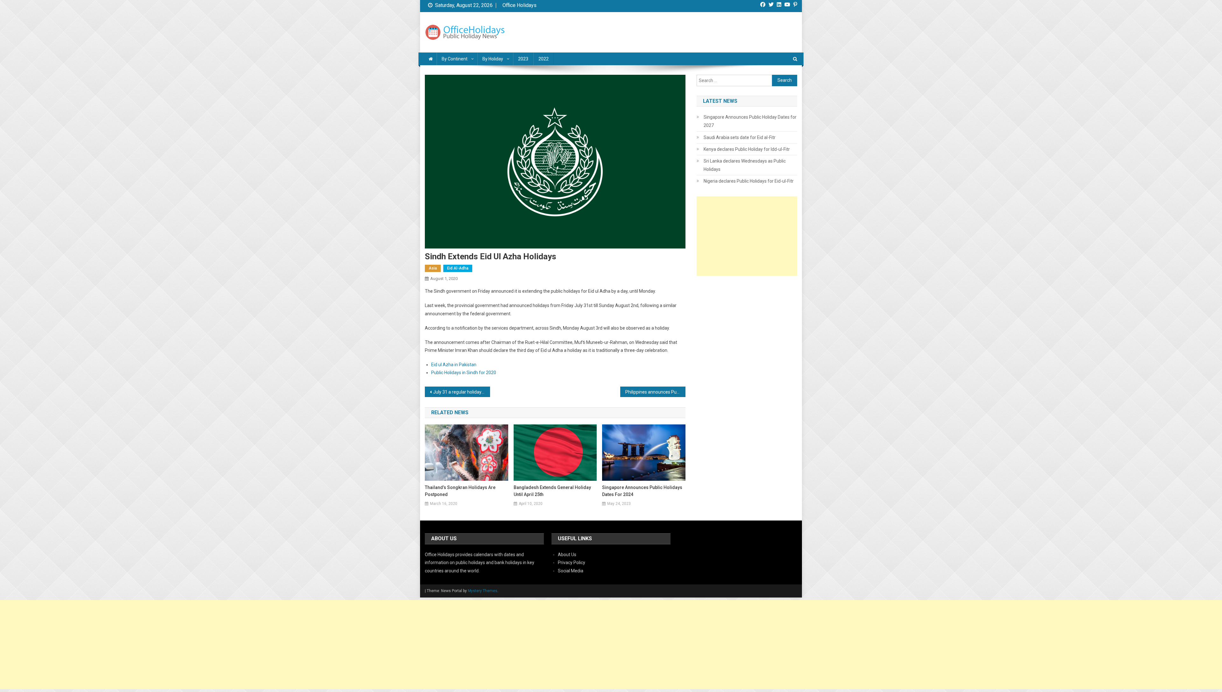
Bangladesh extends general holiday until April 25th (552, 491)
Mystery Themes (482, 591)
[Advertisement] (747, 236)
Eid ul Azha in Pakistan (453, 364)
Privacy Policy (571, 562)
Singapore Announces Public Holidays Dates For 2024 (642, 491)
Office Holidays (519, 5)
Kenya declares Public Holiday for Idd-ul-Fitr (747, 149)
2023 (523, 58)
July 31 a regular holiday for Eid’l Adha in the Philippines (461, 392)
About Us (567, 554)
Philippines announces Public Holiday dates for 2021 (655, 392)
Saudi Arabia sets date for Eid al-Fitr (740, 137)
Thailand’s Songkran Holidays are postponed (460, 491)
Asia (433, 268)
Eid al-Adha (457, 268)
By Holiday (492, 58)
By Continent (454, 58)
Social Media (570, 570)
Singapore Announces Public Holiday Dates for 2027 (750, 121)
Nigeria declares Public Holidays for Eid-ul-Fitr (749, 181)
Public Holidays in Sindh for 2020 (463, 372)
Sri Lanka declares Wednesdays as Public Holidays (745, 165)
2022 (543, 58)
